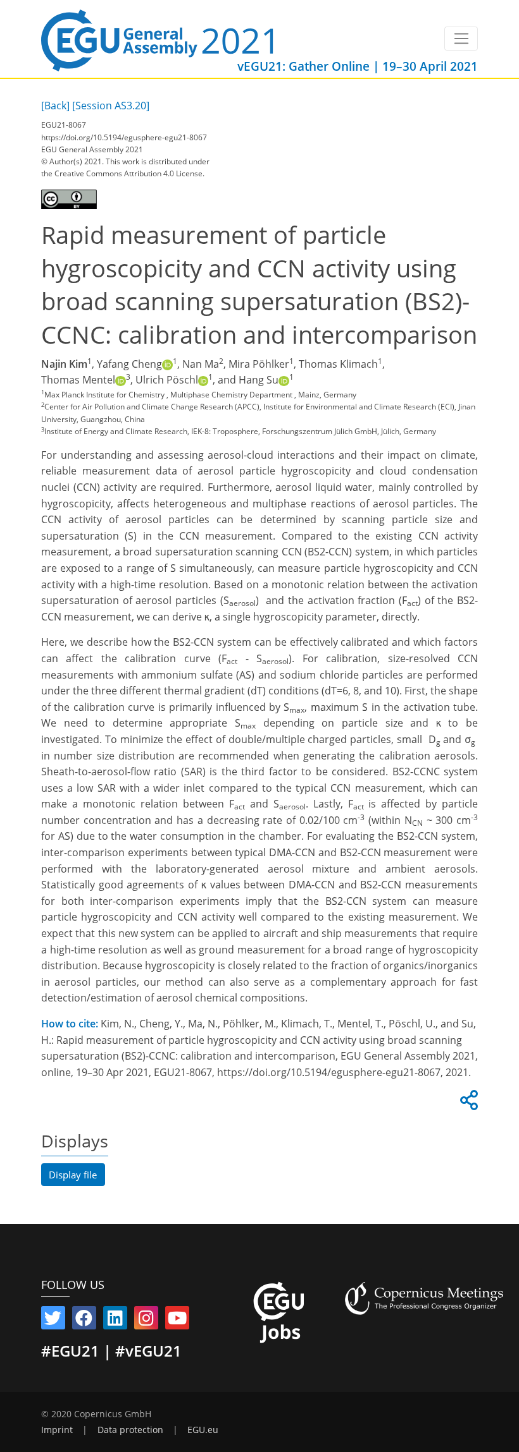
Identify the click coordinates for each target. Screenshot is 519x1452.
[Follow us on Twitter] (53, 1321)
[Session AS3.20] (110, 105)
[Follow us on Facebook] (84, 1321)
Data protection (130, 1430)
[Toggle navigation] (461, 39)
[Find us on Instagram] (146, 1321)
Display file (73, 1174)
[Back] (55, 105)
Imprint (57, 1430)
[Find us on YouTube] (177, 1321)
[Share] (467, 1104)
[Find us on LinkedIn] (115, 1321)
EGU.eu (202, 1430)
